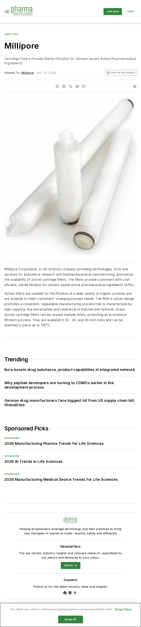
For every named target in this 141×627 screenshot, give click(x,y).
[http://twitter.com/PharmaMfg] (75, 593)
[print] (135, 86)
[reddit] (77, 86)
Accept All (70, 619)
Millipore (27, 73)
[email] (84, 86)
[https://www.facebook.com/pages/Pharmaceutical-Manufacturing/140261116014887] (65, 593)
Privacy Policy (123, 609)
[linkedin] (64, 86)
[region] (70, 615)
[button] (7, 11)
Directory (11, 34)
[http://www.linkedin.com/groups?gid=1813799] (70, 593)
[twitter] (70, 86)
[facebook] (57, 86)
